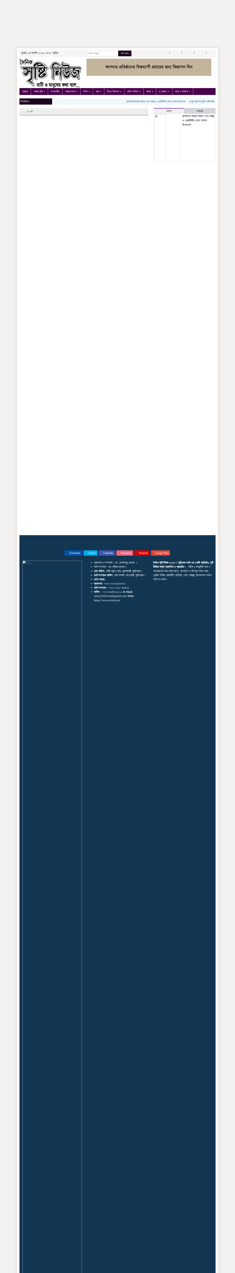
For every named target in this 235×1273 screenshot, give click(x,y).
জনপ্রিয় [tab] (200, 111)
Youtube (143, 553)
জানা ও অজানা (182, 91)
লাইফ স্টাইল (133, 91)
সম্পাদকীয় (55, 91)
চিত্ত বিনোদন (113, 91)
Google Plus (161, 553)
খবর (98, 91)
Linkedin (108, 553)
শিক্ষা (85, 91)
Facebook (74, 553)
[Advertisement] (103, 24)
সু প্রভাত (163, 91)
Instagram (125, 553)
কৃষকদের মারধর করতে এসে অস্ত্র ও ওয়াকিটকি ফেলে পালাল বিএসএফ (147, 101)
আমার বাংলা (70, 91)
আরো (149, 91)
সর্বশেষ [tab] (169, 111)
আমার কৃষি (38, 91)
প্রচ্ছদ (25, 91)
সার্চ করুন (125, 53)
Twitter (91, 553)
